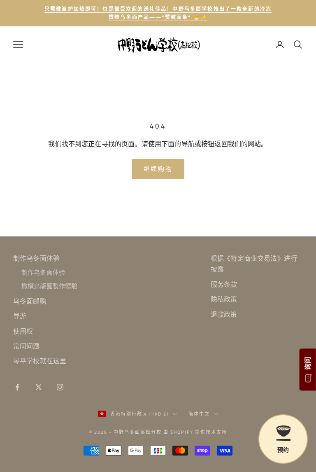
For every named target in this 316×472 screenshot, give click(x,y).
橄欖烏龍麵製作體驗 (49, 286)
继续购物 (158, 168)
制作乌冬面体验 (36, 258)
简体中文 (199, 414)
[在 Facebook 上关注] (17, 387)
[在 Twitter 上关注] (39, 387)
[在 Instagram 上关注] (60, 387)
